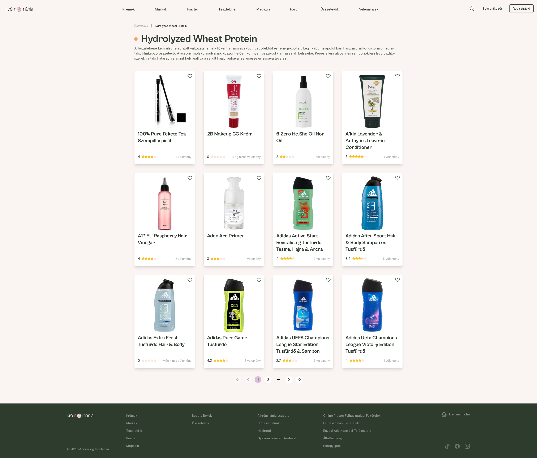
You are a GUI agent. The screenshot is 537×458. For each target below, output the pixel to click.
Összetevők (330, 9)
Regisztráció (521, 8)
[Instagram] (467, 446)
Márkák (161, 9)
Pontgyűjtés (332, 446)
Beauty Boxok (202, 415)
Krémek (128, 9)
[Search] (472, 9)
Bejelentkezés (493, 8)
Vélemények (368, 9)
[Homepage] (20, 9)
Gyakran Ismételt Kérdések (277, 438)
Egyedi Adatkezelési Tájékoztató (347, 430)
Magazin (263, 9)
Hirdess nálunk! (269, 423)
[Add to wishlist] (189, 76)
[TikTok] (447, 446)
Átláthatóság (332, 438)
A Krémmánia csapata (273, 415)
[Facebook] (457, 446)
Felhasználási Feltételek (341, 423)
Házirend (264, 430)
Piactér (192, 9)
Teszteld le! (227, 9)
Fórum (295, 9)
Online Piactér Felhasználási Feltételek (352, 415)
